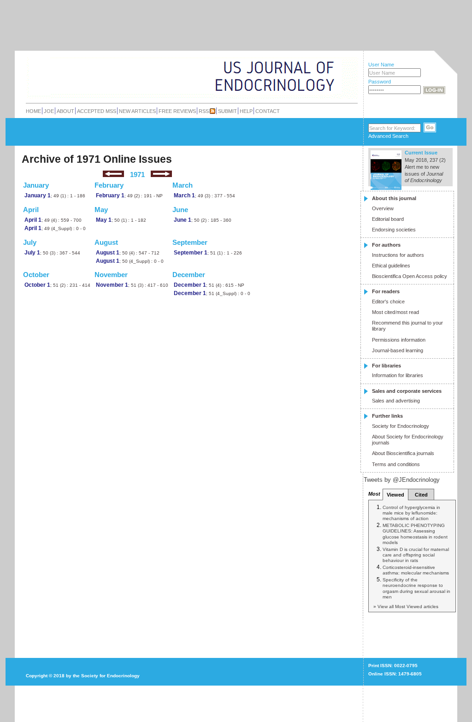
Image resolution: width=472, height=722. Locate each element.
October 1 (37, 285)
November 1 (112, 285)
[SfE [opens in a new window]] (27, 640)
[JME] (328, 77)
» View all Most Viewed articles (405, 606)
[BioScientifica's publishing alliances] (184, 699)
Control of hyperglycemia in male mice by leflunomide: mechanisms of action (411, 513)
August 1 (107, 252)
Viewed (395, 494)
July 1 (32, 252)
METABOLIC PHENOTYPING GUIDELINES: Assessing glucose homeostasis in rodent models (415, 534)
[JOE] (328, 64)
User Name (381, 64)
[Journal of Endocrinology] (172, 75)
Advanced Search (388, 136)
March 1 (184, 195)
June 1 (182, 220)
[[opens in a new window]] (411, 649)
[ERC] (328, 89)
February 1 (110, 195)
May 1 (104, 220)
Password (379, 81)
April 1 (32, 220)
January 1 (37, 195)
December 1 (190, 285)
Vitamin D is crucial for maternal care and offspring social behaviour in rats (416, 555)
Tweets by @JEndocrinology (402, 479)
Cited (421, 494)
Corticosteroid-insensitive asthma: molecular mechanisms (416, 570)
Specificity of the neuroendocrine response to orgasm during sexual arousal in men (416, 588)
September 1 (190, 252)
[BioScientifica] (345, 77)
